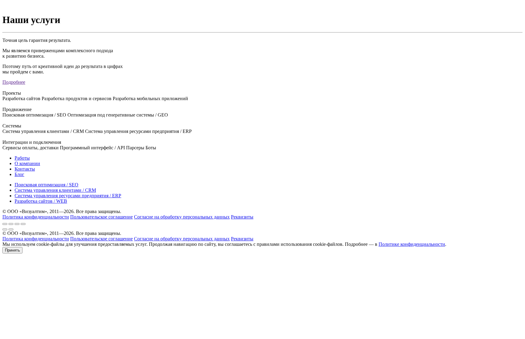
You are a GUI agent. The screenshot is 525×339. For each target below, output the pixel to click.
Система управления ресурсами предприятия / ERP (68, 195)
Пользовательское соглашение (101, 216)
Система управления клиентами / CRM (55, 190)
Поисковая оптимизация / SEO (46, 184)
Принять (12, 250)
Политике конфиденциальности (412, 244)
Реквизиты (242, 216)
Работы (22, 158)
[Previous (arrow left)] (4, 229)
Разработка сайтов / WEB (41, 201)
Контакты (25, 168)
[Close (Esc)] (4, 224)
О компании (27, 163)
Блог (19, 174)
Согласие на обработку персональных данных (182, 216)
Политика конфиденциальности (35, 216)
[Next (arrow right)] (11, 229)
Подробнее (13, 82)
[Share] (11, 224)
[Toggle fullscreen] (17, 224)
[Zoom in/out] (23, 224)
